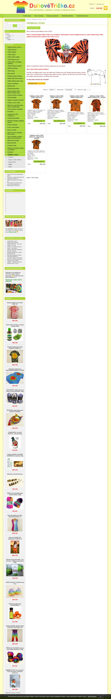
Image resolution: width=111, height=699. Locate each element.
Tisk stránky (34, 177)
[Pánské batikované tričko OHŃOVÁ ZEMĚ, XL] (14, 356)
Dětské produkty (13, 68)
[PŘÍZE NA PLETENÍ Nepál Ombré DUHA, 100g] (14, 503)
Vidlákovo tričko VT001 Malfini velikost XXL (56, 96)
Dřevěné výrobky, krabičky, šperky (16, 121)
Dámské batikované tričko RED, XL (15, 303)
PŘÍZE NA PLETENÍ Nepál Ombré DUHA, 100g (15, 494)
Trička (10, 164)
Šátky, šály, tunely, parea (15, 78)
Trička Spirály (12, 52)
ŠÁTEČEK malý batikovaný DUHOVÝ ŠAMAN (15, 411)
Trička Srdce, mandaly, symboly (15, 62)
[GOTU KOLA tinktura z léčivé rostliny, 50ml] (14, 334)
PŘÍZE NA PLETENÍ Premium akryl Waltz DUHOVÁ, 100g (15, 648)
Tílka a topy (11, 71)
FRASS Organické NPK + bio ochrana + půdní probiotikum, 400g (15, 561)
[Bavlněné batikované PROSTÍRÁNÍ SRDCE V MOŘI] (14, 378)
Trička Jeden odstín (14, 57)
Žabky (10, 166)
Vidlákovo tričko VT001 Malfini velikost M (36, 96)
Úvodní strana (27, 16)
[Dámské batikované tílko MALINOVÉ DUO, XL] (14, 525)
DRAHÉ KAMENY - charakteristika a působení (14, 257)
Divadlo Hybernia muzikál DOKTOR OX (14, 253)
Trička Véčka (12, 54)
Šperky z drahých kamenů (16, 100)
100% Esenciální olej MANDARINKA (15, 604)
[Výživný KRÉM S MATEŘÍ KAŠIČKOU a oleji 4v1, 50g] (14, 462)
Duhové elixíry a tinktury (15, 95)
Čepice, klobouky (13, 83)
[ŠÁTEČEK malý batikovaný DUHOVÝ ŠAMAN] (14, 420)
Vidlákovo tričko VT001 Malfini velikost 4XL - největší (96, 96)
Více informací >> (39, 121)
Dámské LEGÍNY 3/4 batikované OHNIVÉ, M (15, 538)
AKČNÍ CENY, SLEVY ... (15, 47)
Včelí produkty (12, 97)
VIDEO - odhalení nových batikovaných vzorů (14, 262)
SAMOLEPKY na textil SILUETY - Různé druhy (15, 433)
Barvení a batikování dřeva (14, 259)
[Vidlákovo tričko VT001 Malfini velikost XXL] (56, 104)
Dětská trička (12, 162)
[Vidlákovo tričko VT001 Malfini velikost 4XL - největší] (96, 105)
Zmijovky (11, 157)
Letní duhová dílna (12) (13, 184)
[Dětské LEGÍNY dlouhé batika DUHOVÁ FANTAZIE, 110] (14, 635)
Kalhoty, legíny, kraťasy (15, 76)
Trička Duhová (12, 49)
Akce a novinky (39, 16)
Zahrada (10, 152)
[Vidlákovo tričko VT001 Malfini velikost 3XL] (76, 105)
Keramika (10, 111)
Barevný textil (12, 143)
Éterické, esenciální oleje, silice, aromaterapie (15, 106)
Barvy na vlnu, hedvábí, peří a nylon (15, 133)
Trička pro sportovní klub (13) (15, 177)
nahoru (28, 177)
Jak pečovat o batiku (13, 260)
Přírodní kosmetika (13, 88)
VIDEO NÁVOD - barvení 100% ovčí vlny (14, 244)
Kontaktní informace (82, 16)
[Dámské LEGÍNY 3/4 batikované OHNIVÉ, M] (14, 547)
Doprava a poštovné (52, 16)
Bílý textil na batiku (13, 140)
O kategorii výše (32, 83)
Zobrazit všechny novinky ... (13, 692)
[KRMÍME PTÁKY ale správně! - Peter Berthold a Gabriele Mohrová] (14, 681)
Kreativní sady (12, 145)
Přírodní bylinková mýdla (14, 255)
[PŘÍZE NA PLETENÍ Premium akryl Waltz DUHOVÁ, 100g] (14, 657)
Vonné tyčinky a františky (15, 109)
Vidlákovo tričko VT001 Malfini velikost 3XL (77, 96)
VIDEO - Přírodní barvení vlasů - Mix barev (14, 247)
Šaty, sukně (11, 73)
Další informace (92, 696)
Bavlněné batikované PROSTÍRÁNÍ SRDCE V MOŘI (15, 369)
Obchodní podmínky (67, 16)
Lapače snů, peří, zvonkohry (13, 115)
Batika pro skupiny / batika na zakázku (16, 148)
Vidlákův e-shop (13, 154)
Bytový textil (11, 86)
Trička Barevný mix (13, 59)
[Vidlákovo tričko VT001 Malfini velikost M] (36, 104)
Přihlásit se (91, 4)
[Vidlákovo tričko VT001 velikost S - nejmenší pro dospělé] (36, 144)
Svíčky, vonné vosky (14, 102)
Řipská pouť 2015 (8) (13, 185)
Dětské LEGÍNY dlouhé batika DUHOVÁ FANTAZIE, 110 (15, 626)
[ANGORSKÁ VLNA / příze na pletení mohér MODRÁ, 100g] (14, 398)
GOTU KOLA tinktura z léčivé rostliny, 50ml (15, 325)
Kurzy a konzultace (13, 127)
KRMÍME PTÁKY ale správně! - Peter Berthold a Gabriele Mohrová (15, 671)
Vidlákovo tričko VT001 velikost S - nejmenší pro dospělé (36, 137)
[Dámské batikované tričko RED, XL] (14, 312)
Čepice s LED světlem (14, 159)
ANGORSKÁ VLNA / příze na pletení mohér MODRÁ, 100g (15, 390)
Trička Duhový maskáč (15, 66)
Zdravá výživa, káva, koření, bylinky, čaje (14, 92)
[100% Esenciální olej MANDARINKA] (14, 613)
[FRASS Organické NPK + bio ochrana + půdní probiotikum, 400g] (14, 570)
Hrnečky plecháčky (13, 118)
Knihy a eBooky (12, 124)
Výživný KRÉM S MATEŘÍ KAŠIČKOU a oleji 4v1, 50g (15, 455)
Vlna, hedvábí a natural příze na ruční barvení (15, 137)
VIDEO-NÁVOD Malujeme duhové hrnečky (14, 250)
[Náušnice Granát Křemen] (14, 481)
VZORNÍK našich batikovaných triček (12, 242)
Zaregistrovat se (100, 4)
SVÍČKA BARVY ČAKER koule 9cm (15, 583)
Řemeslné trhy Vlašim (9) (14, 182)
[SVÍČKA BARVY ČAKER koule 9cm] (14, 591)
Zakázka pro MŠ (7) (13, 178)
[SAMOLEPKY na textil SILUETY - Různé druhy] (14, 442)
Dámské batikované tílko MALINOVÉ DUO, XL (15, 516)
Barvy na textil (12, 130)
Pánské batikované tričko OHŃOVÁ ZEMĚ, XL (15, 347)
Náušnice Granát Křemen (15, 474)
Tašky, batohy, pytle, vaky (15, 81)
